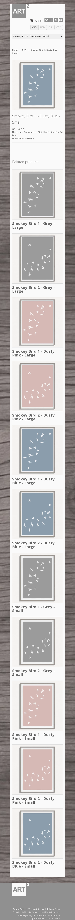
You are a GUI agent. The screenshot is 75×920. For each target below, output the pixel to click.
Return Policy (19, 909)
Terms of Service (36, 909)
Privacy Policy (53, 909)
